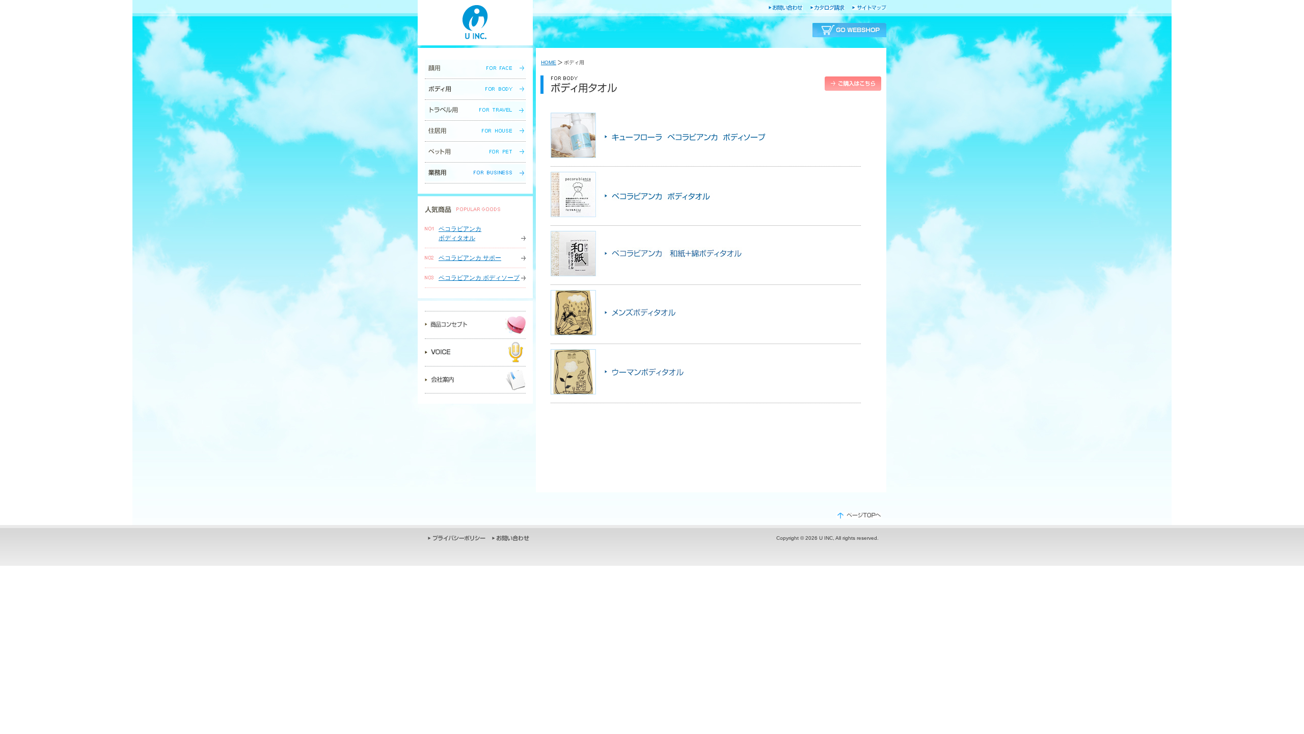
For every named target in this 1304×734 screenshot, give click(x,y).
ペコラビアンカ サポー (470, 257)
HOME (548, 62)
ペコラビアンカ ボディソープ (479, 277)
